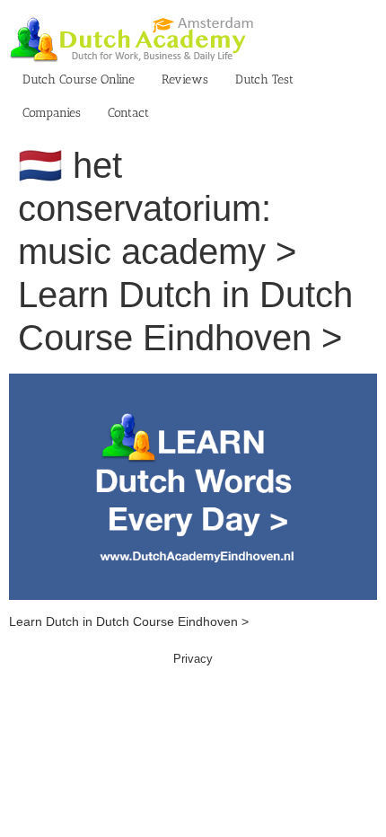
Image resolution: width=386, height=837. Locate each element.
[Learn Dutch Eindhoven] (193, 382)
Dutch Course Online (78, 79)
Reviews (185, 79)
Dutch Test (264, 79)
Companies (51, 112)
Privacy (193, 658)
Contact (128, 112)
